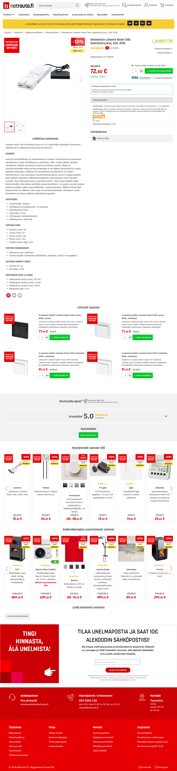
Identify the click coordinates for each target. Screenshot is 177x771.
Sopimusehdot (56, 746)
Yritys (52, 727)
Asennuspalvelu (101, 732)
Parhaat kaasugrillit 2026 (150, 746)
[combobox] (59, 5)
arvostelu (113, 48)
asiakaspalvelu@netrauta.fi (34, 704)
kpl (47, 337)
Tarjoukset (23, 14)
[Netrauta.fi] (18, 5)
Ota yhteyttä (28, 700)
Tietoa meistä (56, 732)
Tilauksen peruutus (18, 755)
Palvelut (97, 727)
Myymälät (102, 14)
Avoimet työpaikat (58, 737)
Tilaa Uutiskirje (118, 670)
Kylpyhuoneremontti (103, 737)
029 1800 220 (88, 700)
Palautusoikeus (16, 737)
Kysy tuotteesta (88, 435)
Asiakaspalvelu (41, 14)
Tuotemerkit (117, 14)
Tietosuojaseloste (58, 741)
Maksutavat (15, 732)
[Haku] (77, 5)
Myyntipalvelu (60, 14)
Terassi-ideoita (144, 732)
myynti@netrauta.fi (88, 707)
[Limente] (162, 41)
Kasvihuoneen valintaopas (150, 737)
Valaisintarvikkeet (34, 32)
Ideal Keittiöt (99, 750)
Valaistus (18, 32)
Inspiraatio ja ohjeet (82, 14)
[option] (65, 485)
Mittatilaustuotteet (102, 746)
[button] (81, 79)
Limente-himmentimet (17, 616)
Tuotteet (7, 14)
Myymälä (155, 695)
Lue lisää (96, 121)
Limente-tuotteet (162, 48)
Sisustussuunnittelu (103, 741)
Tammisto (156, 700)
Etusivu (8, 32)
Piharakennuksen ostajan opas (152, 741)
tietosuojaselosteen (121, 680)
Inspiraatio (143, 727)
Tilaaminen (15, 727)
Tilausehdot (15, 741)
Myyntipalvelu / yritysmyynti (95, 695)
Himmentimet (52, 32)
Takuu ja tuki (15, 746)
